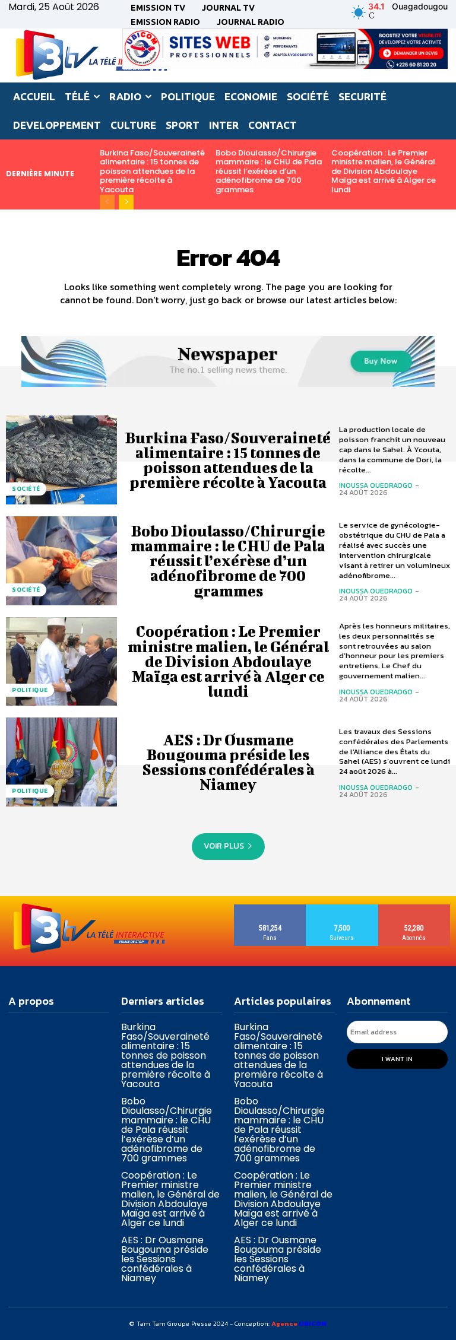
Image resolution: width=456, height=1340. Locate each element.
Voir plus (224, 846)
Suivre (342, 909)
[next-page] (126, 202)
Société (26, 488)
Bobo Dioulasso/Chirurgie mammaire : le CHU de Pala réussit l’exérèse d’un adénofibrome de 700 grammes (269, 171)
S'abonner (414, 909)
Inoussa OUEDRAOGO (376, 485)
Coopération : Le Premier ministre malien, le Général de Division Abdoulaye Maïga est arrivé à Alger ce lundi (383, 171)
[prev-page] (107, 202)
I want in (397, 1058)
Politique (30, 689)
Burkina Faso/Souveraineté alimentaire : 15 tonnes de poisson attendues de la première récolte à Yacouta (152, 171)
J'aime (270, 909)
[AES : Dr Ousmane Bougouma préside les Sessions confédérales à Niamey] (61, 761)
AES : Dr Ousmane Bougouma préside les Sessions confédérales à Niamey (228, 762)
